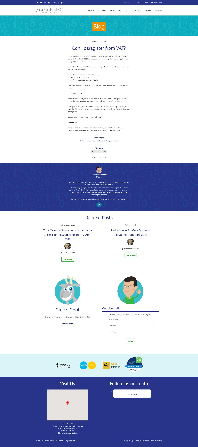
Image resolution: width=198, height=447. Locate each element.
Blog (119, 10)
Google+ (109, 141)
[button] (67, 403)
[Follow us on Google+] (45, 2)
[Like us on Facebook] (37, 2)
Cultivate (158, 440)
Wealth (138, 10)
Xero (112, 10)
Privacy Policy (128, 440)
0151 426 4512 (70, 430)
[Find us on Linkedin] (41, 2)
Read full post (68, 259)
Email (116, 141)
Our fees (102, 10)
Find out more (67, 323)
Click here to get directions (67, 433)
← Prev (95, 157)
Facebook (91, 141)
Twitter (82, 141)
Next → (103, 157)
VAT (104, 152)
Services (91, 10)
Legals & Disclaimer (141, 440)
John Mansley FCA (100, 174)
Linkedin (100, 141)
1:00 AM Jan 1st (132, 395)
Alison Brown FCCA (69, 252)
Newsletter (96, 152)
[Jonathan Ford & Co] (49, 10)
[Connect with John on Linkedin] (99, 205)
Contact (158, 10)
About (128, 10)
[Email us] (49, 2)
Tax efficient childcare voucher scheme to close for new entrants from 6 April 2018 (67, 234)
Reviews (148, 10)
